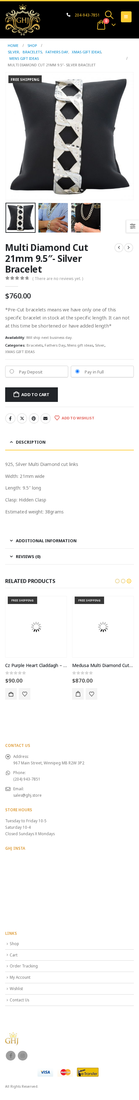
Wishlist (16, 988)
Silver (99, 345)
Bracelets (35, 345)
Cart (13, 954)
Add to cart (35, 394)
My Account (20, 977)
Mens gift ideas (80, 345)
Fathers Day (55, 345)
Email (45, 418)
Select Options (11, 694)
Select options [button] (78, 694)
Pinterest (34, 418)
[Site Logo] (22, 20)
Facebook (10, 418)
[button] (109, 15)
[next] (128, 247)
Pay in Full (94, 372)
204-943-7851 (87, 14)
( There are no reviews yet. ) (57, 278)
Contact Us (19, 999)
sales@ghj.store (27, 795)
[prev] (118, 247)
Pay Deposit (30, 372)
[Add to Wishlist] (24, 694)
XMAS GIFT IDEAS (20, 351)
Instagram (22, 1056)
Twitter (22, 418)
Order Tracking (24, 965)
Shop (14, 943)
